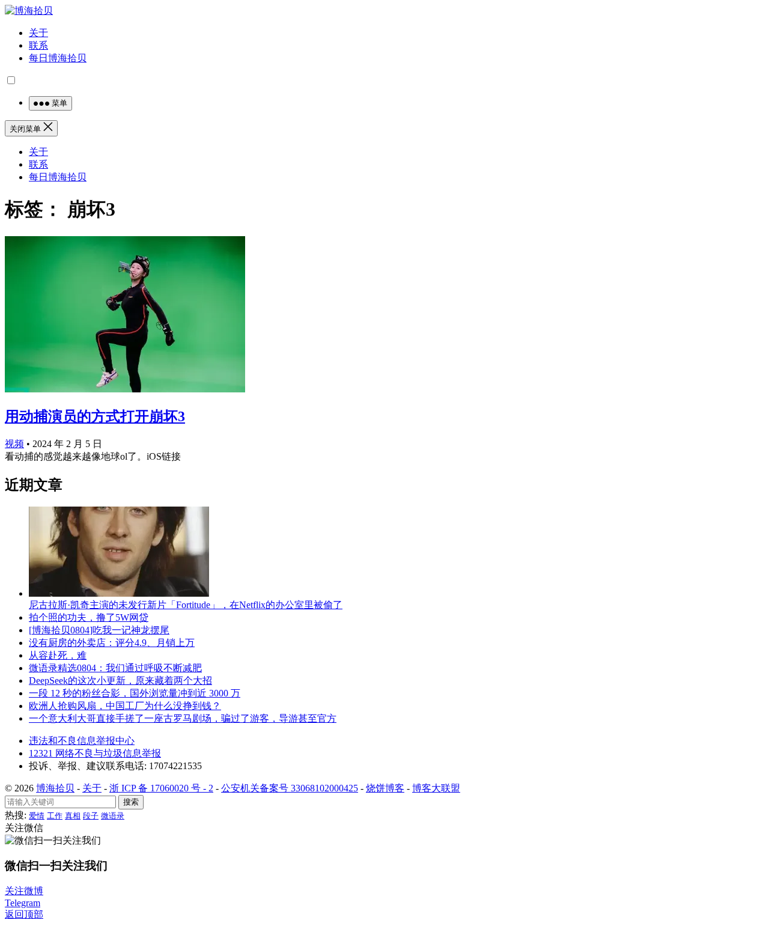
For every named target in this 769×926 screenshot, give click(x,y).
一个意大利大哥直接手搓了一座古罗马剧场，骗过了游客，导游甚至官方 (182, 718)
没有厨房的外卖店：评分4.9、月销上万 (112, 643)
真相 (73, 815)
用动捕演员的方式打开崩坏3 (95, 416)
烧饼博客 (385, 788)
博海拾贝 (55, 788)
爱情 (36, 815)
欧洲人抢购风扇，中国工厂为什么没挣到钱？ (125, 706)
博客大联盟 (436, 788)
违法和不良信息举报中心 (82, 741)
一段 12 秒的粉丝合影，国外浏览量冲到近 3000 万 (134, 693)
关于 (38, 33)
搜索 (131, 801)
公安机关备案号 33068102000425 (289, 788)
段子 (91, 815)
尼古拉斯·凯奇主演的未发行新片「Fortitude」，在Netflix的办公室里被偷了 (185, 605)
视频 (14, 444)
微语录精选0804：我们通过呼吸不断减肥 (115, 668)
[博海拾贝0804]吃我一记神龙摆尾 (99, 630)
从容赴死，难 (58, 655)
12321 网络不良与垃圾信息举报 (95, 753)
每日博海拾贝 (58, 58)
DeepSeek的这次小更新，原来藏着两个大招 (120, 680)
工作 (54, 815)
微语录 (112, 815)
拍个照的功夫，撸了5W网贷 (88, 617)
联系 (38, 45)
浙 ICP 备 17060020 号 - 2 (161, 788)
